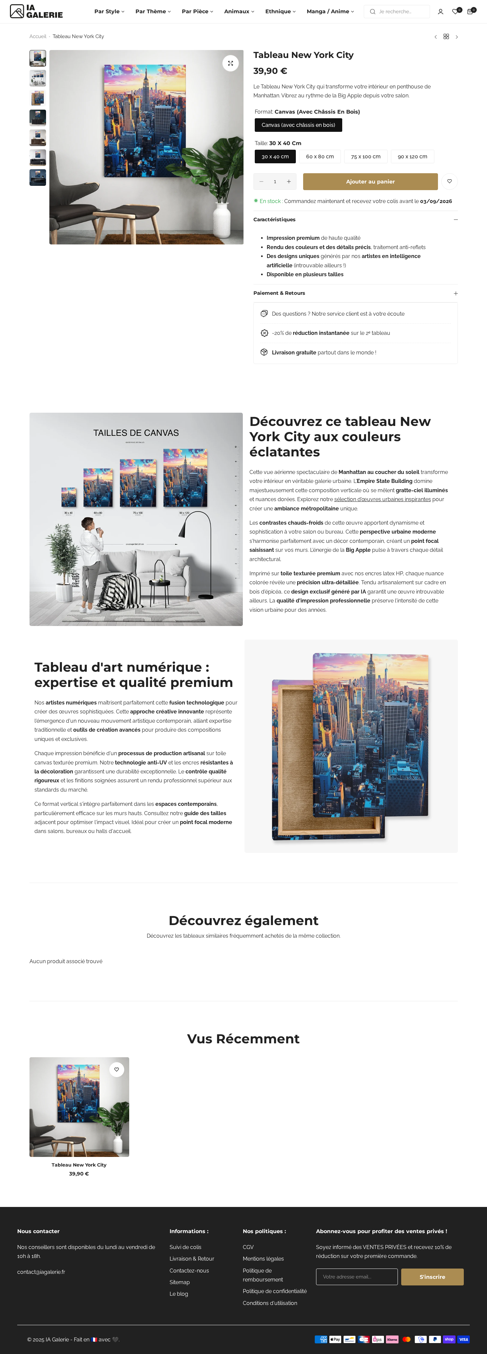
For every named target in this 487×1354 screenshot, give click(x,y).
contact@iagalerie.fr (41, 1272)
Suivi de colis (185, 1247)
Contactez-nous (189, 1271)
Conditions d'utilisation (270, 1303)
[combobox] (397, 11)
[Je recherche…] (372, 11)
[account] (440, 11)
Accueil (37, 36)
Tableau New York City (79, 1165)
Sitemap (180, 1282)
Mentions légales (263, 1259)
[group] (146, 147)
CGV (248, 1247)
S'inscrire (432, 1277)
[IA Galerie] (36, 12)
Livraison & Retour (192, 1259)
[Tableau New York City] (79, 1107)
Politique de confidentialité (275, 1291)
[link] (136, 519)
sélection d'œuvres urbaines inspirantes (382, 499)
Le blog (179, 1294)
